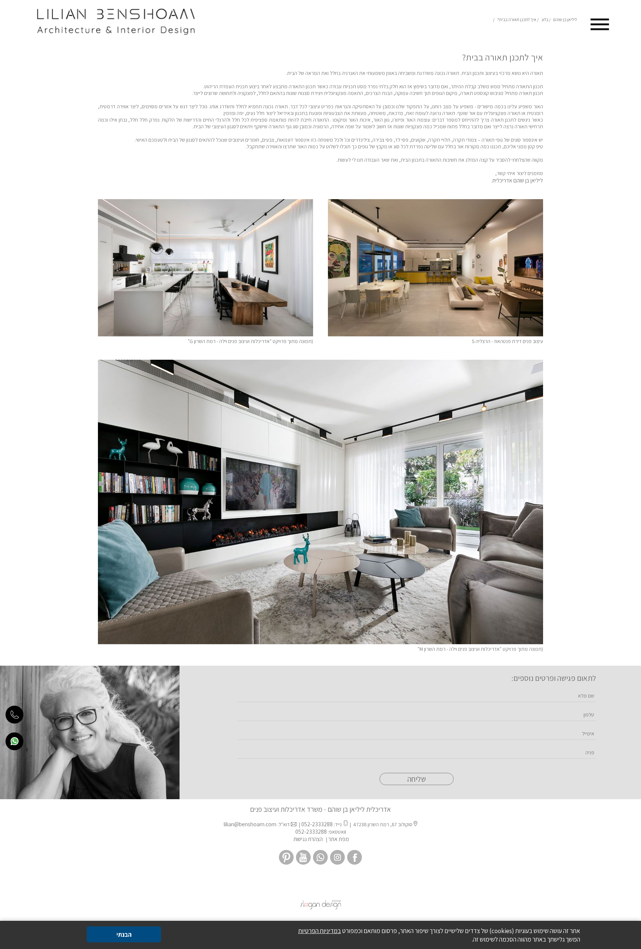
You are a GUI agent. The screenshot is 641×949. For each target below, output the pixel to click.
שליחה (416, 779)
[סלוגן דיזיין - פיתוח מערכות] (320, 907)
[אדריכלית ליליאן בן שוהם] (115, 38)
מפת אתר (338, 839)
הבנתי (124, 934)
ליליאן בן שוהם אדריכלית (517, 180)
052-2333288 (317, 824)
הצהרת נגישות (307, 839)
